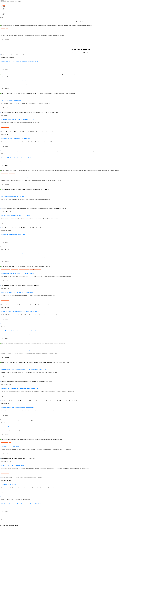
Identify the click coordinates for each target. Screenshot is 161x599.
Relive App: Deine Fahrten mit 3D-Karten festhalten (14, 81)
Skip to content (3, 0)
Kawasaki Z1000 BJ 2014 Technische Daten (12, 465)
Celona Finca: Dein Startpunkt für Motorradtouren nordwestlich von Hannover (20, 330)
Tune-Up (4, 13)
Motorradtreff (3, 288)
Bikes (4, 9)
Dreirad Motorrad (8, 11)
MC (5, 153)
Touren (4, 6)
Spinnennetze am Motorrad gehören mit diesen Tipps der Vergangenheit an (20, 61)
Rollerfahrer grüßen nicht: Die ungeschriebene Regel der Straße (17, 119)
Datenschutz (5, 517)
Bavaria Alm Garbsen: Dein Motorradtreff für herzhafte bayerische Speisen (20, 311)
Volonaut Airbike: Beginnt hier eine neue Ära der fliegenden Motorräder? (19, 177)
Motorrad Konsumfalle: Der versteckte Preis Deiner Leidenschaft (17, 273)
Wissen (4, 14)
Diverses (3, 96)
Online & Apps (4, 76)
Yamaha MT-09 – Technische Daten (10, 446)
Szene (4, 8)
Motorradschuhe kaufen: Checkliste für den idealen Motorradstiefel (18, 407)
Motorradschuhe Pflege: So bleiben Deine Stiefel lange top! (16, 427)
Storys (6, 249)
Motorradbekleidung (25, 269)
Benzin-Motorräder (4, 461)
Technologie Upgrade (34, 269)
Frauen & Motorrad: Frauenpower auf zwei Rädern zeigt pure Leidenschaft (20, 254)
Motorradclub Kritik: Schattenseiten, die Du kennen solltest (16, 157)
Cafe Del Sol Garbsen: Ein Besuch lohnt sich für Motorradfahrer (17, 292)
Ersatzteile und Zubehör (5, 269)
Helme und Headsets (14, 269)
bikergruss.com (3, 1)
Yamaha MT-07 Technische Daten (9, 484)
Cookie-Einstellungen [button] (7, 519)
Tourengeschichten (7, 211)
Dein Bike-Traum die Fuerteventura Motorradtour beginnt (15, 215)
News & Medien (8, 96)
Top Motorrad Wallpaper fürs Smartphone (11, 100)
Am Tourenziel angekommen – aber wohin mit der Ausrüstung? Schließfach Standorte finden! (24, 32)
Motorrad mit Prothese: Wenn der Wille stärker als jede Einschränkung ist (19, 388)
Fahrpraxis (3, 27)
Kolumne (3, 115)
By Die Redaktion (5, 39)
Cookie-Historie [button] (6, 521)
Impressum (5, 516)
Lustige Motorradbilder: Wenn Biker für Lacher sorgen (14, 196)
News (4, 4)
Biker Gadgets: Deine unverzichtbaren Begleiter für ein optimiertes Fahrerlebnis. (21, 503)
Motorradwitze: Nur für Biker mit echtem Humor (13, 234)
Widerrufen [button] (5, 522)
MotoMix (6, 172)
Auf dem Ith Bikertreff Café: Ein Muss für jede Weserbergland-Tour (18, 350)
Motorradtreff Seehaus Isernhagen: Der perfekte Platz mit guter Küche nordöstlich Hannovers (24, 369)
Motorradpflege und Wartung (6, 57)
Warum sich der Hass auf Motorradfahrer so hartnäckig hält (16, 138)
